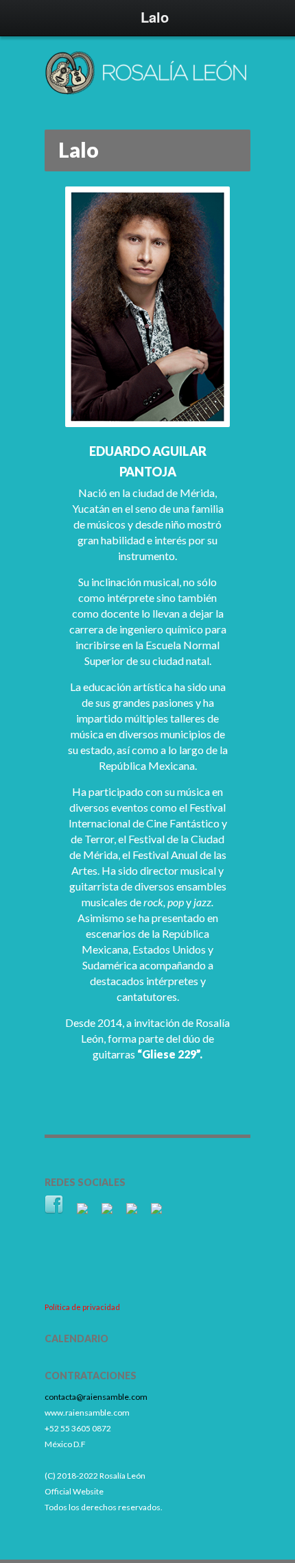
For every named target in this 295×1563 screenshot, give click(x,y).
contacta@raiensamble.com (96, 1397)
